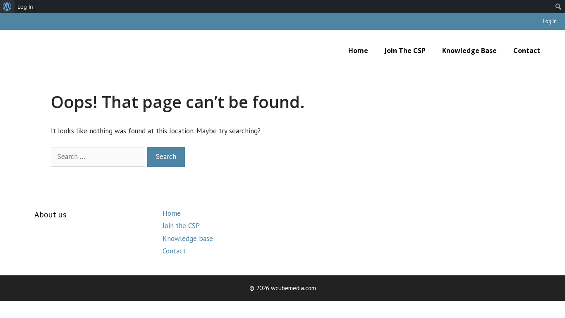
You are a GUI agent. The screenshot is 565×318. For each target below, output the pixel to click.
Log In (550, 21)
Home (358, 50)
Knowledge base (469, 50)
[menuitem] (7, 6)
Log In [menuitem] (25, 6)
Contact (526, 50)
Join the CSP (405, 50)
